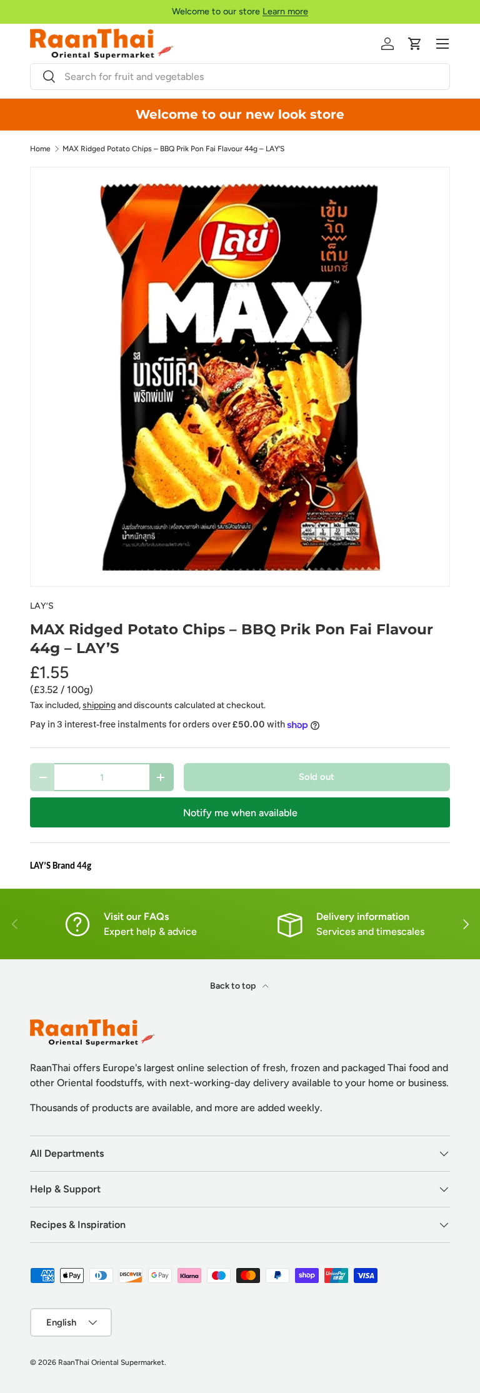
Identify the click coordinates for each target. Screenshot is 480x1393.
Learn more (285, 11)
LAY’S (42, 606)
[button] (415, 43)
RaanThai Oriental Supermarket (111, 1362)
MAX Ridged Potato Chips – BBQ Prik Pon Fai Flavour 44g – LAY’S (173, 148)
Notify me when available (240, 813)
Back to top (234, 986)
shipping (99, 705)
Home (40, 148)
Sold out (316, 776)
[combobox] (240, 76)
